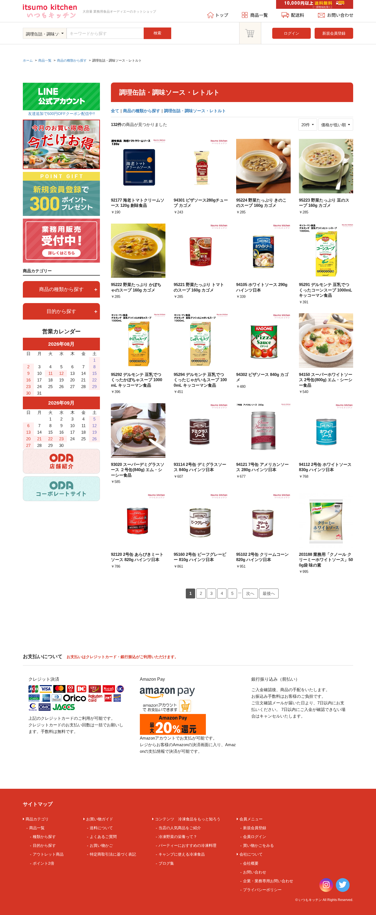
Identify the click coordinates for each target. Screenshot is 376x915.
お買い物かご (101, 845)
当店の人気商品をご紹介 (180, 828)
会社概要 (250, 863)
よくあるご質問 (103, 836)
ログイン (291, 33)
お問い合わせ (254, 872)
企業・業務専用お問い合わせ (268, 881)
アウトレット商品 (48, 854)
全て (115, 110)
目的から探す (44, 845)
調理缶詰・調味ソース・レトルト (195, 110)
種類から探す (44, 836)
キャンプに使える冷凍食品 (182, 854)
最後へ (269, 593)
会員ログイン (254, 836)
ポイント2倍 (43, 863)
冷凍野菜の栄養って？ (178, 836)
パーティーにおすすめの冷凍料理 (187, 845)
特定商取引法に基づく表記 (113, 854)
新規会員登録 (333, 33)
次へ (250, 593)
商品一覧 (37, 828)
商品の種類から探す (141, 110)
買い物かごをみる (258, 845)
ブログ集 (166, 863)
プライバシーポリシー (262, 889)
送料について (101, 828)
